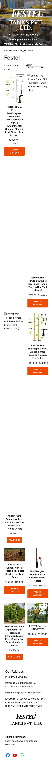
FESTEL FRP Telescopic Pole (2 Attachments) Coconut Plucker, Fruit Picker (37, 351)
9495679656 (23, 698)
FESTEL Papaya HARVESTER (37, 628)
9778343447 (39, 698)
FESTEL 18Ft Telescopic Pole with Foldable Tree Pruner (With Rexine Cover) (14, 522)
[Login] (43, 3)
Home (7, 50)
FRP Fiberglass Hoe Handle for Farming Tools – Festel (37, 576)
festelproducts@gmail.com (26, 692)
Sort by (29, 65)
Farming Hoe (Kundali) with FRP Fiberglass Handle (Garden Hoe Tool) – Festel (14, 570)
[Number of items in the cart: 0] (49, 3)
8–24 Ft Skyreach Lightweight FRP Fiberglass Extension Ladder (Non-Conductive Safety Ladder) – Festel (14, 636)
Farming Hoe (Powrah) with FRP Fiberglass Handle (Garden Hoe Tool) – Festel (37, 284)
